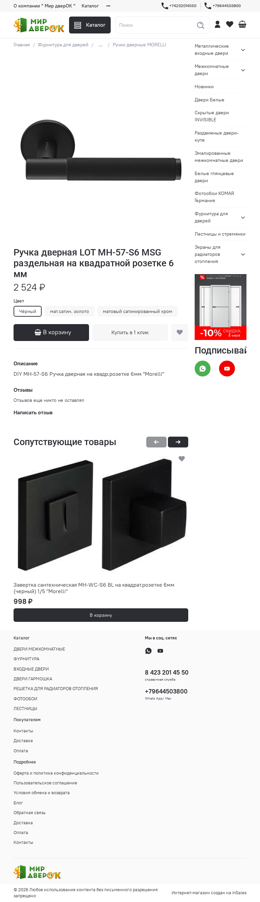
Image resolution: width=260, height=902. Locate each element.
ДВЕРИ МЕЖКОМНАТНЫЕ (39, 649)
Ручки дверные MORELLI (139, 45)
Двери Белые (209, 100)
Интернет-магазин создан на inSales (209, 892)
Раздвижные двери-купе (217, 136)
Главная (22, 45)
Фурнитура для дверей (63, 45)
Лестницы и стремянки (220, 234)
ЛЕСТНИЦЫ (25, 708)
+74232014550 (182, 5)
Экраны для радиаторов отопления (207, 254)
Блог (18, 802)
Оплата (21, 750)
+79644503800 (227, 5)
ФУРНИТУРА (26, 658)
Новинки (204, 86)
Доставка (23, 740)
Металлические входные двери (212, 49)
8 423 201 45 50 (167, 672)
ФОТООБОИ (25, 698)
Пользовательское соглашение (45, 782)
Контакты (23, 730)
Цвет (19, 301)
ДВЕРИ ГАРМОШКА (33, 678)
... (101, 44)
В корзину (101, 615)
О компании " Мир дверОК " (44, 6)
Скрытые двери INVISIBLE (212, 116)
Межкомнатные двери (212, 69)
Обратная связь (30, 812)
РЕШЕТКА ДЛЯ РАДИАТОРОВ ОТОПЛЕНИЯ (56, 688)
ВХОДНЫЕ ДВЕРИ (31, 669)
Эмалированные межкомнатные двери (219, 156)
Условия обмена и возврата (42, 792)
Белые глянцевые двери (214, 177)
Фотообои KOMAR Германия (214, 196)
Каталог (90, 6)
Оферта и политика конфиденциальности (56, 773)
